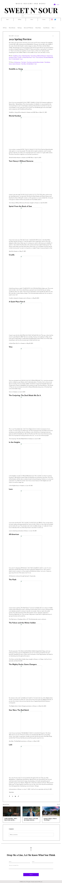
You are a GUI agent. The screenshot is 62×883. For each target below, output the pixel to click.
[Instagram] (52, 19)
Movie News (38, 27)
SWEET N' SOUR (31, 10)
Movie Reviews (12, 27)
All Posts (5, 27)
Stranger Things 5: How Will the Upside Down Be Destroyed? (31, 819)
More (53, 27)
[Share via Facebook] (9, 796)
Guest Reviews (46, 27)
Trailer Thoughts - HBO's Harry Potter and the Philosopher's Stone (10, 819)
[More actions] (53, 36)
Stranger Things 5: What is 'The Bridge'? (50, 819)
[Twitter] (55, 19)
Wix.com (40, 881)
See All (58, 804)
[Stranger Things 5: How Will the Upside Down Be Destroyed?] (31, 811)
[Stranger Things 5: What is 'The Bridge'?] (51, 811)
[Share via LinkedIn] (15, 796)
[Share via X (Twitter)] (12, 796)
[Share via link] (18, 796)
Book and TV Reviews (28, 27)
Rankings (20, 27)
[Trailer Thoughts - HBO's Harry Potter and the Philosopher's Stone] (11, 811)
